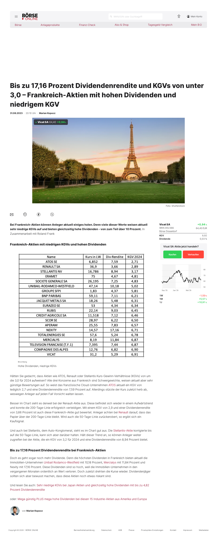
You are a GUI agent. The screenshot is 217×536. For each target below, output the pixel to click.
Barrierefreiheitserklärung (84, 530)
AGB (120, 530)
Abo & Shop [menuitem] (122, 24)
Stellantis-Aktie (123, 430)
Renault (123, 412)
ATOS (112, 385)
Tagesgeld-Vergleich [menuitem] (160, 24)
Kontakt (173, 530)
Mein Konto (196, 16)
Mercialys (110, 462)
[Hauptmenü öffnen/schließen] (16, 16)
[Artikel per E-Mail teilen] (11, 214)
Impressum (187, 530)
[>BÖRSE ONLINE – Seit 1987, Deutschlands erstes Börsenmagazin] (30, 16)
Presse (131, 530)
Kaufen (172, 254)
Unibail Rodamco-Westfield (61, 462)
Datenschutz (106, 530)
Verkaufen (193, 254)
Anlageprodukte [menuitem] (50, 24)
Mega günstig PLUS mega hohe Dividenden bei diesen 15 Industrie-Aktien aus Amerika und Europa (82, 499)
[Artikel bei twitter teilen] (52, 214)
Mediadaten (204, 530)
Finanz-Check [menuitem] (87, 24)
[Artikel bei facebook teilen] (38, 214)
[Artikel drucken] (25, 214)
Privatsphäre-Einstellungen (152, 530)
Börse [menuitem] (18, 24)
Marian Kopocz (34, 510)
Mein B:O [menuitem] (196, 24)
